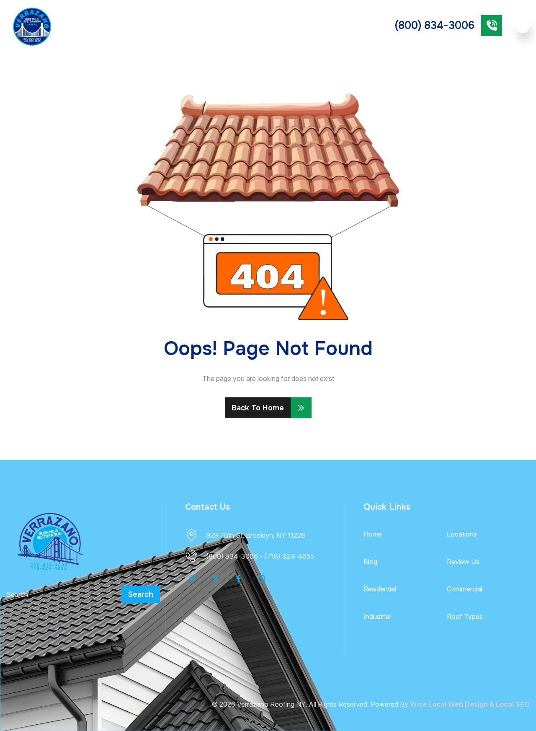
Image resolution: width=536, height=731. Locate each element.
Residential (243, 25)
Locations (462, 534)
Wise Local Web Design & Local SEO (470, 704)
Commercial (292, 25)
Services (134, 25)
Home (372, 534)
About (91, 25)
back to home (258, 407)
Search (140, 594)
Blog (370, 561)
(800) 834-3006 (434, 25)
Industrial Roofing (339, 26)
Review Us (463, 561)
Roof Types (177, 25)
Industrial (377, 616)
